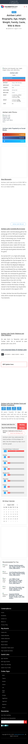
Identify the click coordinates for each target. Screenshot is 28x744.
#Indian (14, 12)
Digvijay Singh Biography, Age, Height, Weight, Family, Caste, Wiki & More (17, 567)
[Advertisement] (14, 48)
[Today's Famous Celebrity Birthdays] (9, 6)
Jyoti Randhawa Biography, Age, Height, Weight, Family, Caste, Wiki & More (17, 574)
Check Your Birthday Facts (16, 433)
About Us (3, 621)
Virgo (3, 690)
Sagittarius (4, 698)
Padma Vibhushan (5, 638)
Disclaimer (3, 615)
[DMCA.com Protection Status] (4, 725)
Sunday (5, 455)
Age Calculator (4, 658)
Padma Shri (4, 632)
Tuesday (5, 467)
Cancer (13, 92)
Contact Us (4, 618)
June (14, 82)
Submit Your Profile (6, 667)
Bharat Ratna (4, 644)
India (13, 87)
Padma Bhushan (5, 635)
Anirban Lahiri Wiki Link (18, 224)
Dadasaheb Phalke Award (7, 647)
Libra (3, 692)
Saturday (5, 491)
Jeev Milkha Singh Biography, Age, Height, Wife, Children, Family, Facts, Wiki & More (15, 581)
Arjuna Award (4, 641)
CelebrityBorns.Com (19, 734)
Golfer (14, 75)
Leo (3, 687)
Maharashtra (17, 85)
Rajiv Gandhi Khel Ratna (7, 650)
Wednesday (6, 473)
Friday (4, 485)
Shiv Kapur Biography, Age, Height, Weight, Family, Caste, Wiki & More (16, 589)
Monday (19, 82)
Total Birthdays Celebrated (11, 449)
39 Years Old (14, 90)
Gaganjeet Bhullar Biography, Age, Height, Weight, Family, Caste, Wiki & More (16, 596)
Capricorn (4, 701)
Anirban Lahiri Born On (8, 424)
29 (12, 82)
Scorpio (4, 695)
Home (2, 612)
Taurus (4, 678)
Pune (13, 85)
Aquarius (4, 704)
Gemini (4, 681)
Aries (3, 675)
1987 (16, 82)
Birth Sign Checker (5, 661)
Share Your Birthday (6, 664)
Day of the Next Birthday (9, 428)
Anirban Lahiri (14, 73)
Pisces (3, 707)
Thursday (5, 479)
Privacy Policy (4, 624)
